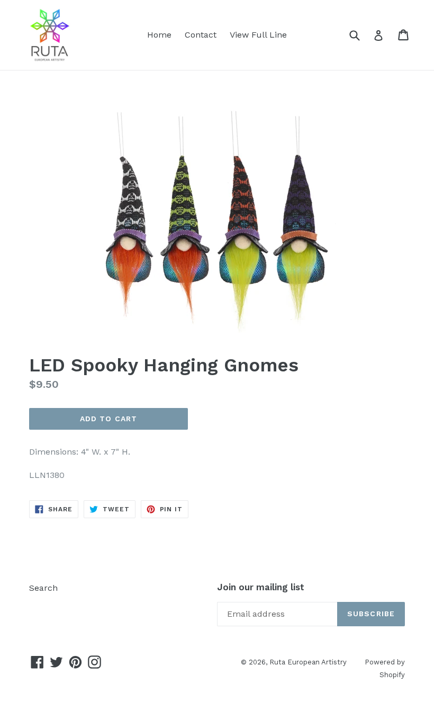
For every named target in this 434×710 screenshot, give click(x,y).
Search (43, 588)
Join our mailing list (260, 587)
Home (159, 35)
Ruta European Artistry (309, 662)
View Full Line (258, 35)
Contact (200, 35)
